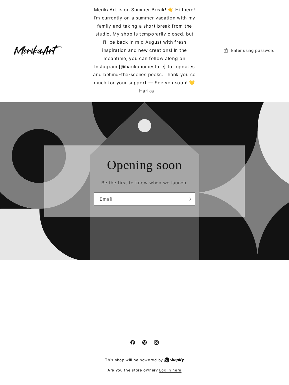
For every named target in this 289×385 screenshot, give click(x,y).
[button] (249, 50)
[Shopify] (174, 360)
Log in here (170, 370)
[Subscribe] (189, 199)
